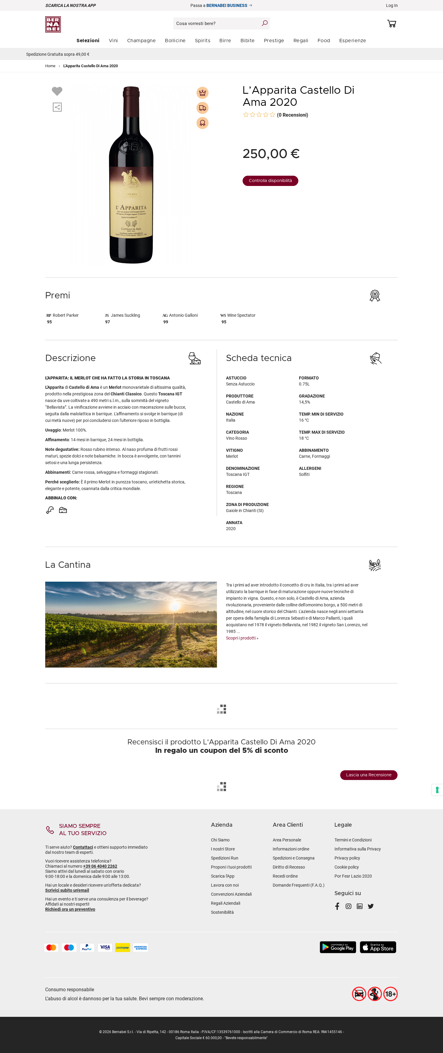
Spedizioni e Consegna (294, 858)
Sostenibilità (222, 912)
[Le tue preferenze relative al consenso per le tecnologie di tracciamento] (437, 790)
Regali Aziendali (225, 903)
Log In (392, 5)
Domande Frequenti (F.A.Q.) (299, 885)
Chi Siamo (220, 840)
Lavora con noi (225, 885)
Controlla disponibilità (270, 181)
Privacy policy (347, 858)
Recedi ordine (285, 876)
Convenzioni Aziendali (231, 894)
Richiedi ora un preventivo (70, 909)
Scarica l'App (222, 876)
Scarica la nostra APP (70, 5)
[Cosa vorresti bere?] (264, 23)
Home (50, 66)
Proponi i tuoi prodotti (231, 867)
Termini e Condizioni (353, 840)
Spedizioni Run (224, 858)
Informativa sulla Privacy (358, 849)
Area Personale (287, 840)
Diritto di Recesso (289, 867)
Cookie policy (347, 867)
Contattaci (83, 847)
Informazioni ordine (291, 849)
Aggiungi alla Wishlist (57, 91)
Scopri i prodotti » (242, 638)
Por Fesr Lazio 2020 (353, 876)
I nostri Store (223, 849)
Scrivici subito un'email (67, 890)
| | (222, 54)
